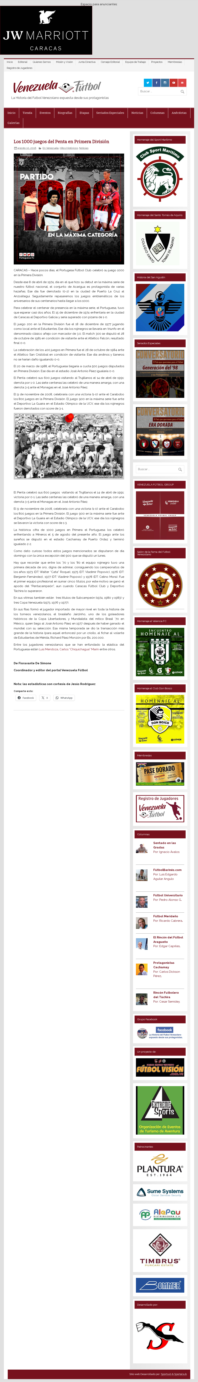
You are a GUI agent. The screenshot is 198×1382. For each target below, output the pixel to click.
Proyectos (156, 61)
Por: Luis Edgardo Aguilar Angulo (167, 874)
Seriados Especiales (110, 113)
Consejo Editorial (110, 61)
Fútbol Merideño (165, 916)
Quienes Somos (42, 61)
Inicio (10, 61)
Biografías (65, 113)
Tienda (27, 113)
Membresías (175, 61)
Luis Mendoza (48, 649)
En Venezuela (51, 147)
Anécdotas (179, 113)
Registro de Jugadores (19, 68)
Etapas (84, 113)
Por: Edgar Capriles (166, 946)
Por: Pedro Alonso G (167, 900)
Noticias (137, 113)
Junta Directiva (87, 61)
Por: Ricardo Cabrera (168, 920)
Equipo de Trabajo (135, 61)
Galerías (14, 123)
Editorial (22, 61)
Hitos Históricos (69, 147)
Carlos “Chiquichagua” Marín (79, 649)
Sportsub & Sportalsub (174, 1374)
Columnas (157, 113)
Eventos (45, 113)
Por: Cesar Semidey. (166, 1001)
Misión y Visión (64, 61)
